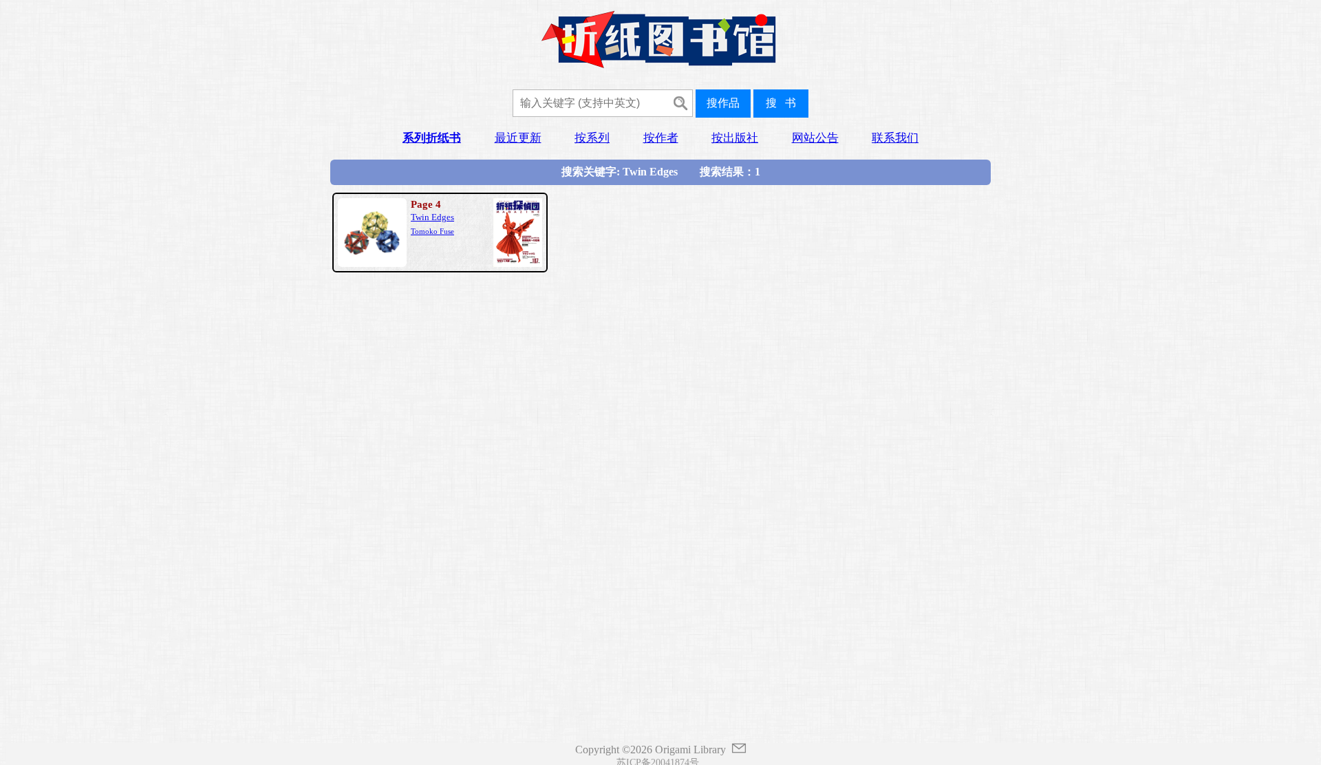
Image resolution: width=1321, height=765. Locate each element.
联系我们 (895, 137)
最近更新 (518, 137)
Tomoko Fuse (432, 231)
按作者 (660, 137)
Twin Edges (432, 217)
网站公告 (815, 137)
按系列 (592, 137)
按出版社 (734, 137)
